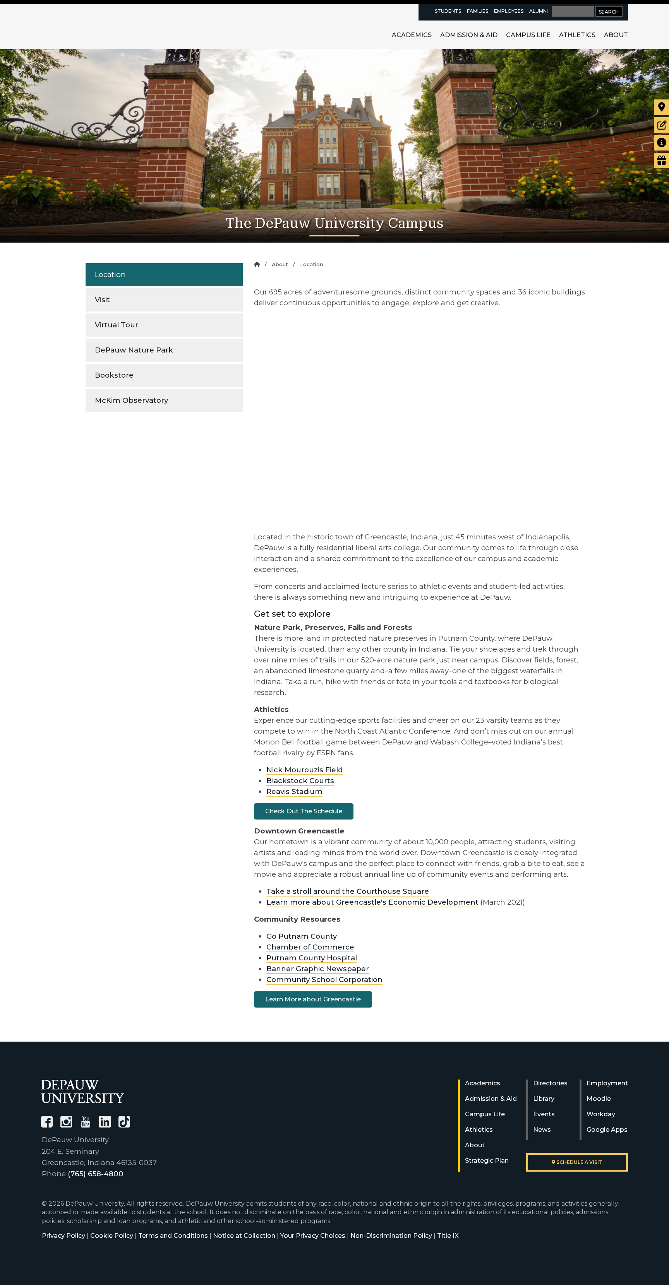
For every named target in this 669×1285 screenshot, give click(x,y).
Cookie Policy (111, 1235)
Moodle (599, 1098)
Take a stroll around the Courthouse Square (347, 891)
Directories (550, 1083)
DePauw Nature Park (134, 350)
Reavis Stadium (294, 791)
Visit (102, 299)
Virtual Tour (116, 324)
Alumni (538, 11)
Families (477, 11)
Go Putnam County (301, 936)
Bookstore (114, 375)
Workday (601, 1114)
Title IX (448, 1235)
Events (544, 1114)
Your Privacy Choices (312, 1235)
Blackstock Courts (300, 780)
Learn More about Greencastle (313, 999)
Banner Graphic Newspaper (317, 968)
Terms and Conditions (173, 1235)
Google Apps (607, 1129)
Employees (508, 11)
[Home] (257, 264)
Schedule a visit (578, 1162)
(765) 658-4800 (96, 1173)
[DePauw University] (82, 1091)
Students (448, 11)
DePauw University (83, 26)
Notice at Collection (244, 1235)
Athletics (577, 35)
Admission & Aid (468, 35)
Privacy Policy (63, 1235)
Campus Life (528, 35)
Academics (412, 35)
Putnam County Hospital (311, 957)
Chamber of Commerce (310, 947)
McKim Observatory (131, 400)
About (616, 35)
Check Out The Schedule (303, 811)
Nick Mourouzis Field (304, 769)
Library (543, 1098)
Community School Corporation (324, 979)
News (542, 1129)
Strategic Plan (487, 1160)
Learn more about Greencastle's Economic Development (372, 902)
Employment (607, 1083)
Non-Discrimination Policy (391, 1235)
